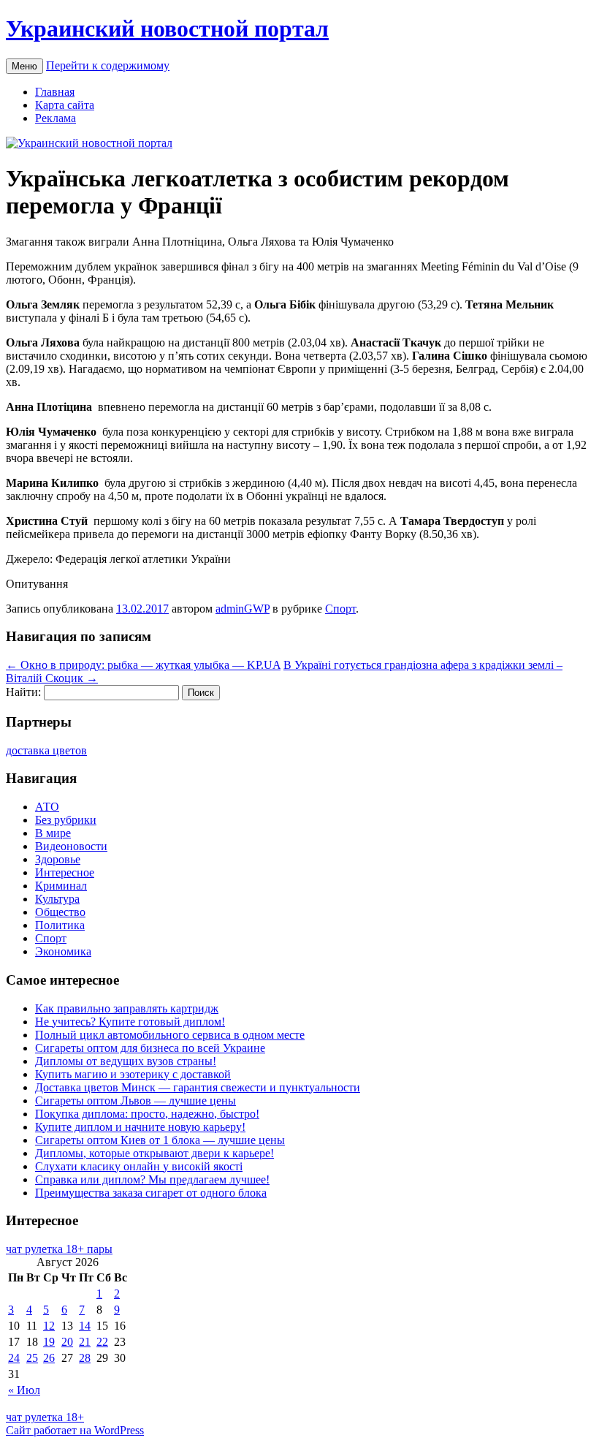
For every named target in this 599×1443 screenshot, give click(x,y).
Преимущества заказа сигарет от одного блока (151, 1192)
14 (85, 1325)
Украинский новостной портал (167, 28)
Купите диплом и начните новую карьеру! (140, 1127)
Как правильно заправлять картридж (126, 1008)
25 (32, 1358)
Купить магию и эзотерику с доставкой (133, 1074)
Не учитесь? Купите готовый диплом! (130, 1021)
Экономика (63, 951)
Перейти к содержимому (107, 65)
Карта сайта (64, 105)
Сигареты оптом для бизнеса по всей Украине (150, 1048)
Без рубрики (65, 820)
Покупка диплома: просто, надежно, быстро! (147, 1113)
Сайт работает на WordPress (75, 1430)
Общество (60, 912)
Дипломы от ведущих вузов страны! (125, 1061)
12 (49, 1325)
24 (14, 1358)
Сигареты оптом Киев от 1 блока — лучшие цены (160, 1140)
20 (67, 1342)
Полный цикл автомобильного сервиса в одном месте (170, 1035)
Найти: (23, 692)
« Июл (24, 1390)
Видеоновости (71, 846)
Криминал (61, 885)
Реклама (55, 118)
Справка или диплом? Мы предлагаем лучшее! (152, 1179)
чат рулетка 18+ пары (59, 1249)
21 (85, 1342)
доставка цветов (46, 750)
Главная (55, 92)
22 (102, 1342)
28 (85, 1358)
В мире (53, 833)
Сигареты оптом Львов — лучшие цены (135, 1100)
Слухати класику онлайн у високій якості (139, 1166)
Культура (57, 899)
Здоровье (57, 859)
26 (49, 1358)
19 (49, 1342)
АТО (47, 806)
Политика (60, 925)
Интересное (64, 872)
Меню (24, 66)
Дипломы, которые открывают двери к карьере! (154, 1153)
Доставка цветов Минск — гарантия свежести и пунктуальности (197, 1087)
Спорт (340, 608)
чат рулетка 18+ (45, 1417)
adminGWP (242, 608)
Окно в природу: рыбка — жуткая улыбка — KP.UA (143, 665)
